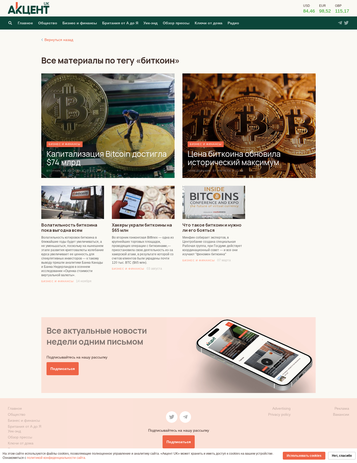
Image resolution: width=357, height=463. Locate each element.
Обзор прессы (176, 23)
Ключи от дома (208, 23)
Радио (233, 23)
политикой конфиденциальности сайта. (56, 458)
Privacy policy (279, 414)
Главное (25, 23)
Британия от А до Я (120, 23)
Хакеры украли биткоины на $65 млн (142, 227)
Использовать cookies (304, 456)
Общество (47, 23)
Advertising (281, 408)
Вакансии (341, 414)
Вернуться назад (58, 40)
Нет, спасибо (342, 456)
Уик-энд (150, 23)
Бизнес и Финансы (57, 281)
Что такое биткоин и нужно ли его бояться (211, 227)
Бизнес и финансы (79, 23)
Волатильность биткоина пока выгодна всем (69, 227)
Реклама (342, 408)
